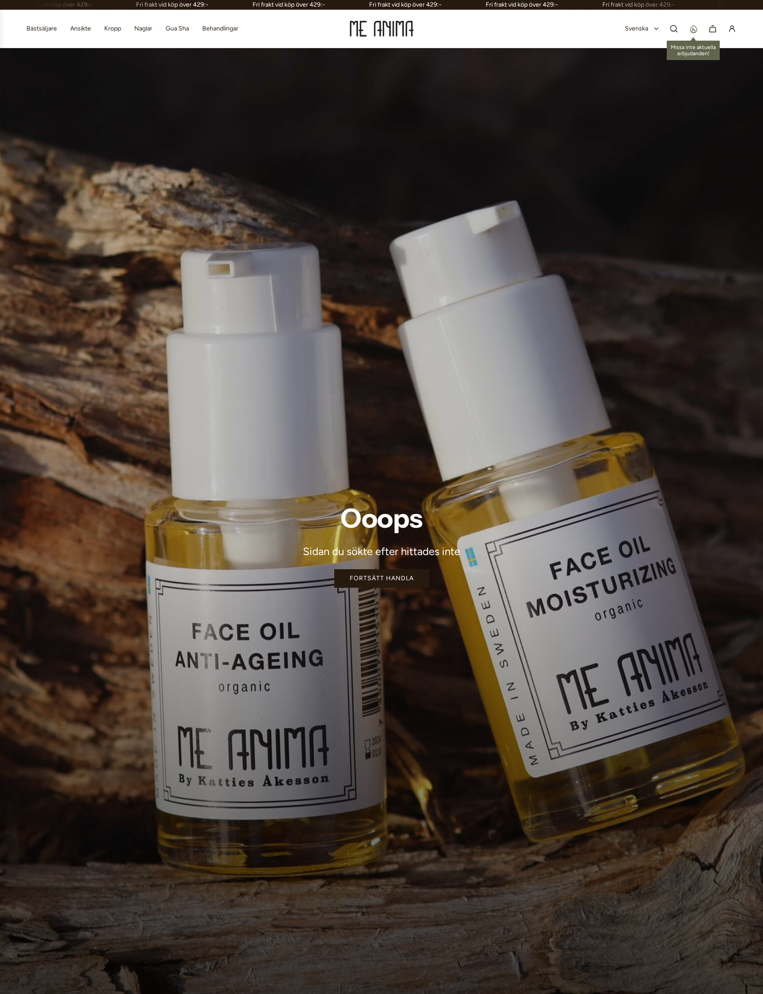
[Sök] (674, 28)
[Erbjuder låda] (693, 28)
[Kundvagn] (712, 28)
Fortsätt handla (382, 578)
